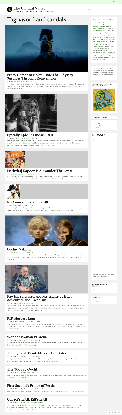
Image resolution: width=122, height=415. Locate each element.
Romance (34, 2)
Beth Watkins (13, 138)
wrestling (107, 35)
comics (98, 30)
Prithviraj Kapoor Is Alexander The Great (39, 171)
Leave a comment (31, 81)
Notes (106, 2)
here (94, 39)
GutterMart (97, 123)
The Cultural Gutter (29, 8)
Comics (17, 2)
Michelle (11, 81)
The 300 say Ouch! (22, 369)
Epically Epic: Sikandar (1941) (30, 135)
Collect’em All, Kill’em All (27, 399)
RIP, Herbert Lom (21, 318)
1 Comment (34, 138)
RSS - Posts (97, 301)
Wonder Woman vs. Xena (27, 337)
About (9, 2)
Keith (10, 252)
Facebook (99, 57)
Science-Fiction (46, 2)
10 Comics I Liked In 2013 (27, 202)
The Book (97, 127)
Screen (57, 2)
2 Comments (29, 252)
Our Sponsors (98, 125)
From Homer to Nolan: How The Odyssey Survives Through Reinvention (40, 76)
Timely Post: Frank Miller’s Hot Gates (36, 353)
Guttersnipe (13, 174)
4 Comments (30, 205)
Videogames (67, 2)
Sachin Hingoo (103, 24)
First (87, 2)
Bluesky (95, 57)
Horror (25, 2)
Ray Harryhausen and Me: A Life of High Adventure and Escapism (39, 298)
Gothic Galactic (19, 249)
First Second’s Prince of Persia (31, 386)
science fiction (102, 28)
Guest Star (96, 2)
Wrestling (78, 2)
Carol (10, 205)
